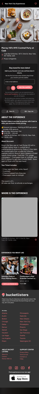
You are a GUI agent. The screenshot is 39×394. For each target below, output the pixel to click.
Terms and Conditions (11, 94)
